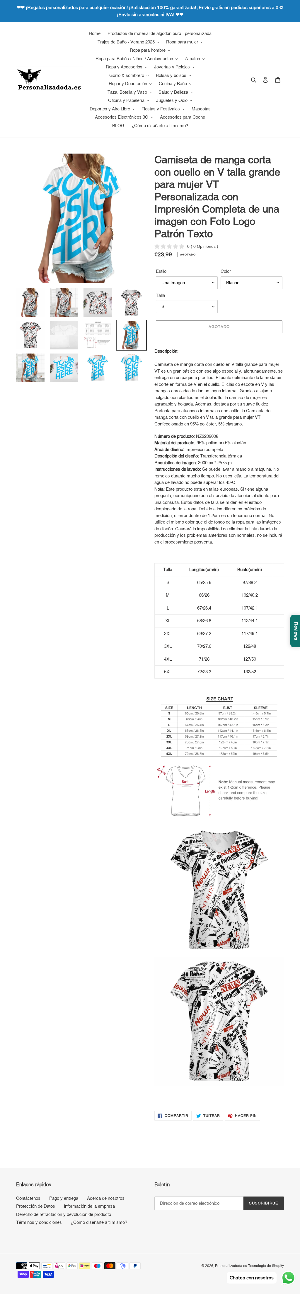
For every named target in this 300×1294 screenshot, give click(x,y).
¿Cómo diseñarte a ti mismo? (99, 1222)
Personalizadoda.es (231, 1266)
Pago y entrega (63, 1198)
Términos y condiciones (39, 1222)
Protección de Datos (35, 1206)
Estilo (161, 271)
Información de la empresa (89, 1206)
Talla (160, 295)
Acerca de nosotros (106, 1198)
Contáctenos (28, 1198)
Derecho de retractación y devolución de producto (63, 1214)
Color (226, 271)
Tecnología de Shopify (266, 1266)
